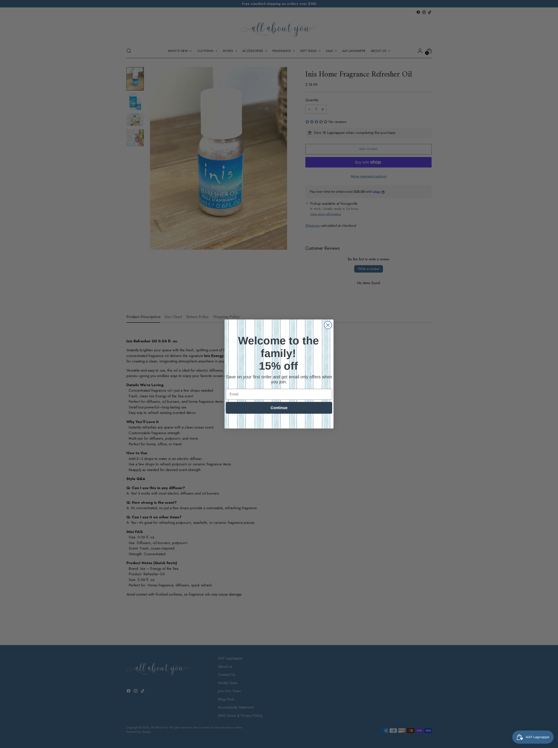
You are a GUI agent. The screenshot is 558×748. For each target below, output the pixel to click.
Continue (279, 408)
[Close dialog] (328, 325)
